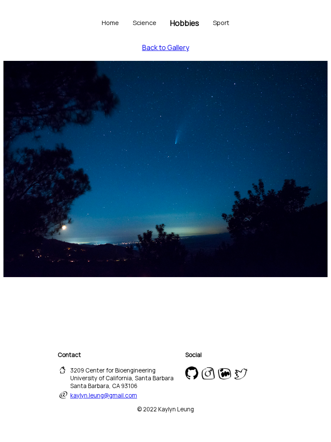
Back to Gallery (165, 47)
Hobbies (184, 23)
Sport (221, 22)
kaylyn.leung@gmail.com (103, 395)
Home (110, 22)
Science (144, 22)
